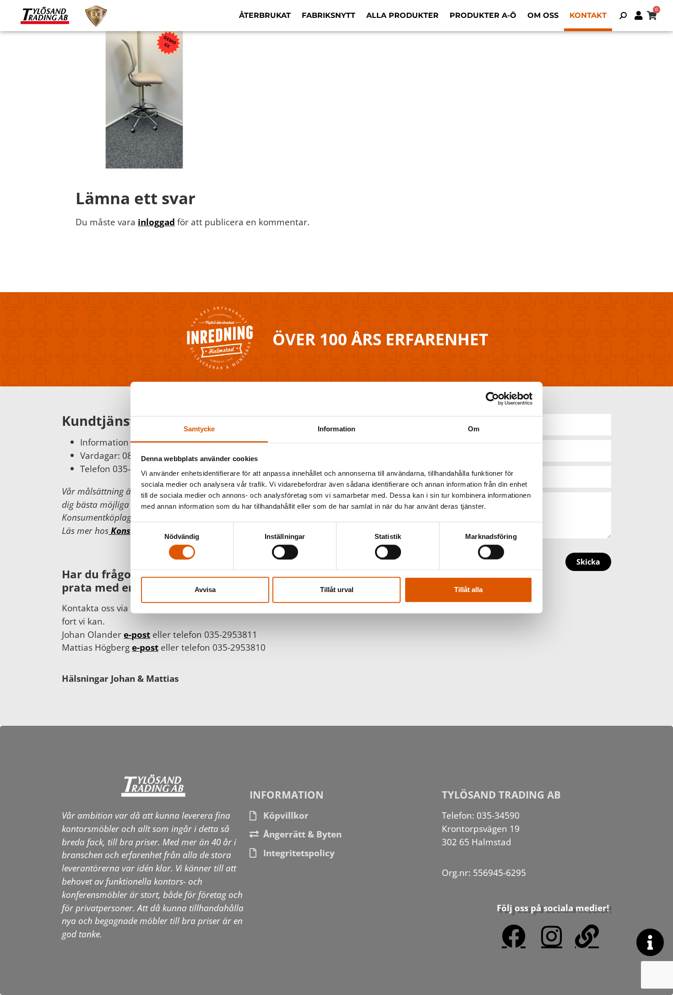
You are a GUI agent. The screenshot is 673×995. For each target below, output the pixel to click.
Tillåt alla (468, 589)
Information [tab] (336, 428)
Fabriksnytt (328, 15)
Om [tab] (473, 428)
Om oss (543, 15)
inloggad (156, 222)
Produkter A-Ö (483, 15)
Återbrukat (265, 15)
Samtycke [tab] (199, 428)
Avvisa (205, 589)
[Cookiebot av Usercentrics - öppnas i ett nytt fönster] (492, 399)
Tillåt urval (336, 589)
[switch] (285, 551)
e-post (137, 634)
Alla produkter (402, 15)
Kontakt (588, 15)
